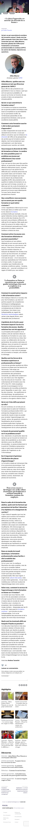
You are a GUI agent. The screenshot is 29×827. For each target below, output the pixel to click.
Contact (16, 822)
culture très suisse (16, 578)
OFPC (20, 78)
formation (14, 212)
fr (27, 1)
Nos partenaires (18, 816)
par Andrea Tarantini (6, 30)
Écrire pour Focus (7, 822)
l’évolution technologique (9, 314)
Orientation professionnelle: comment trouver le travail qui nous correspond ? (6, 791)
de (25, 1)
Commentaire (5, 675)
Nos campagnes (6, 815)
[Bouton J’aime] (2, 665)
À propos (5, 812)
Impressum (17, 819)
